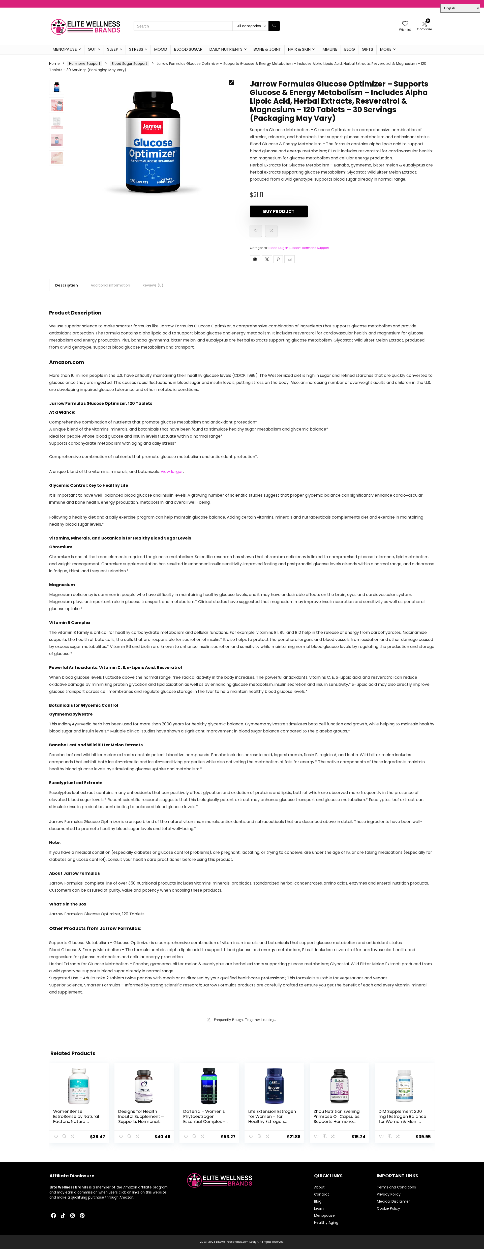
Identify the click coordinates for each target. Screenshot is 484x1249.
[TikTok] (63, 1216)
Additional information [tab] (110, 285)
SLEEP (112, 49)
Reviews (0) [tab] (153, 285)
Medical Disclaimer (393, 1201)
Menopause (324, 1215)
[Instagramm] (73, 1216)
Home (54, 63)
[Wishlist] (405, 24)
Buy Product (278, 211)
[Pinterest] (82, 1216)
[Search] (274, 26)
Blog (317, 1201)
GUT (92, 49)
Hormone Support (84, 63)
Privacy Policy (389, 1194)
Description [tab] (66, 285)
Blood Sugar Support (129, 63)
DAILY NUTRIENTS (226, 49)
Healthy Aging (326, 1222)
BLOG (349, 49)
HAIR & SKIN (299, 49)
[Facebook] (53, 1216)
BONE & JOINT (267, 49)
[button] (231, 82)
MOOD (160, 49)
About (319, 1187)
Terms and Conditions (396, 1187)
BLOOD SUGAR (188, 49)
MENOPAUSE (64, 49)
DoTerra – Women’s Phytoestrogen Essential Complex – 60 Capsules (204, 1118)
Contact (321, 1194)
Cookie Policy (388, 1208)
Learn (319, 1208)
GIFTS (367, 49)
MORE (385, 49)
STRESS (136, 49)
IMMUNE (329, 49)
